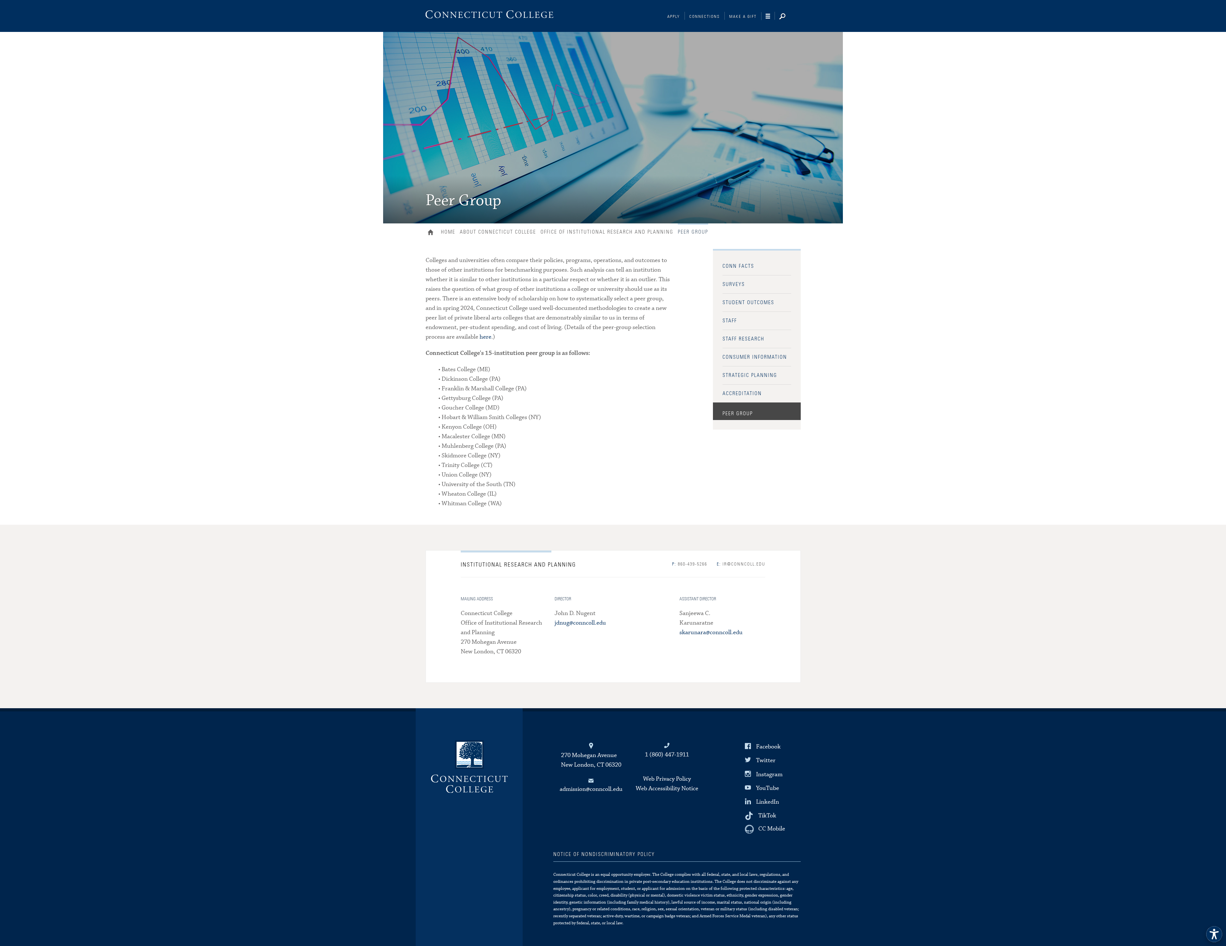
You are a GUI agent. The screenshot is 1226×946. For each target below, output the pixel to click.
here (485, 337)
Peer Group (738, 413)
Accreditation (742, 393)
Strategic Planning (750, 375)
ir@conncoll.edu (741, 564)
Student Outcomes (748, 302)
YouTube (767, 788)
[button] (1214, 934)
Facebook (768, 747)
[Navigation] (770, 16)
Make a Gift (743, 17)
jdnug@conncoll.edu (580, 623)
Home (432, 233)
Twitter (766, 760)
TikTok (767, 816)
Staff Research (743, 339)
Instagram (769, 774)
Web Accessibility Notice (667, 788)
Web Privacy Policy (667, 779)
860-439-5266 (689, 564)
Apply (673, 17)
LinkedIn (767, 802)
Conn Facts (738, 266)
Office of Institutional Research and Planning (607, 232)
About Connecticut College (498, 232)
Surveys (734, 284)
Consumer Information (755, 357)
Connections (704, 17)
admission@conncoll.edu (591, 789)
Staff (730, 320)
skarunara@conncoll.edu (711, 632)
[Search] (787, 17)
